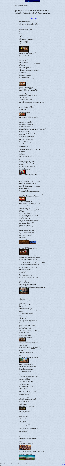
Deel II (32, 18)
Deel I (28, 18)
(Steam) (22, 27)
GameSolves (1, 464)
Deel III (36, 18)
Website (15, 16)
